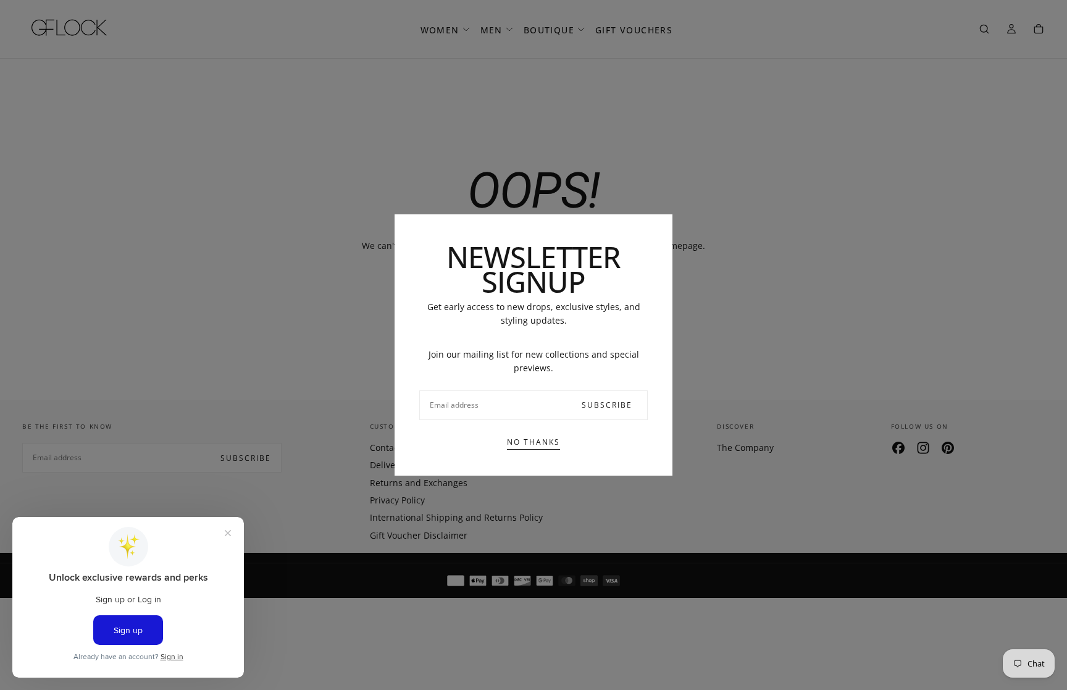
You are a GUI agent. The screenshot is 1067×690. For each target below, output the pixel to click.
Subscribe (607, 405)
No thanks (533, 442)
